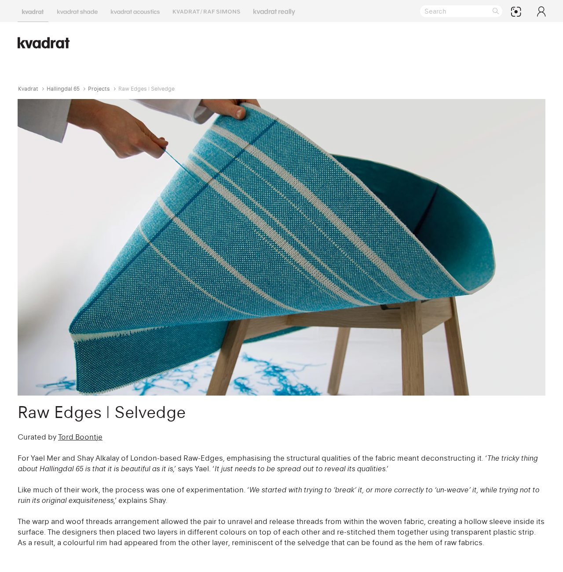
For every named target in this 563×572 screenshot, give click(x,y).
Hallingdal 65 (63, 88)
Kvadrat (28, 88)
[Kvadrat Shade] (77, 11)
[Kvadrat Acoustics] (135, 11)
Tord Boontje (80, 437)
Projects (99, 88)
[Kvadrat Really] (274, 11)
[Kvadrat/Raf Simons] (206, 11)
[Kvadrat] (33, 11)
